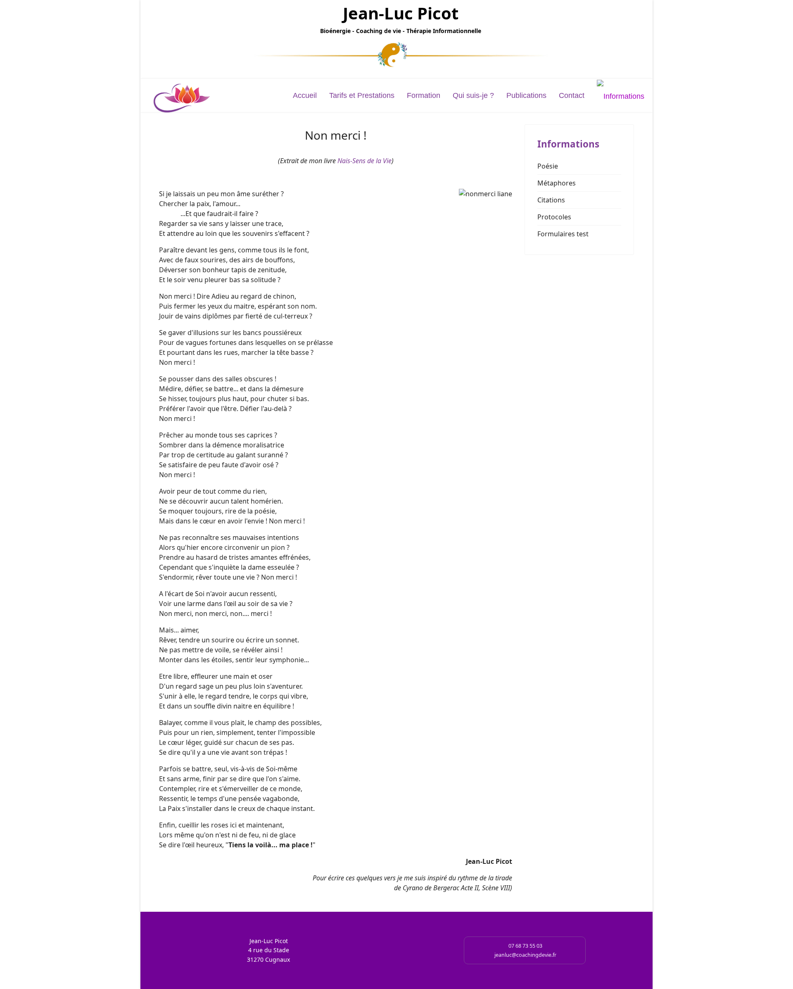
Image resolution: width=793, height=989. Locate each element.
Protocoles (554, 216)
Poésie (547, 166)
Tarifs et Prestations (361, 95)
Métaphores (556, 183)
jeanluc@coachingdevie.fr (525, 954)
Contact (571, 95)
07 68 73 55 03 (525, 945)
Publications (526, 95)
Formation (423, 95)
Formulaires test (563, 233)
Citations (551, 199)
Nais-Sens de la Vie (364, 160)
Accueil (305, 95)
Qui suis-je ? (473, 95)
